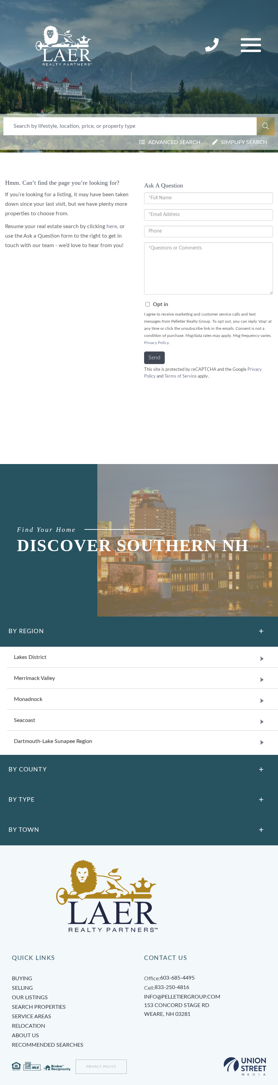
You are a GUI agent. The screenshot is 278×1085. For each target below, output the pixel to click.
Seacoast (24, 720)
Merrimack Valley (34, 678)
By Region (26, 631)
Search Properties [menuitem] (39, 1007)
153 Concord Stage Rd (176, 1010)
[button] (266, 126)
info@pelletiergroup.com (182, 997)
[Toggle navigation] (251, 45)
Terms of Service (180, 376)
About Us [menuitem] (25, 1035)
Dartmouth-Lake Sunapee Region (53, 741)
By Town (23, 830)
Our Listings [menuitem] (30, 997)
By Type (21, 800)
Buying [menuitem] (22, 978)
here (111, 226)
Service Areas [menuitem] (31, 1016)
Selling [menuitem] (22, 988)
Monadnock (28, 699)
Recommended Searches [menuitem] (47, 1045)
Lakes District (30, 657)
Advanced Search (174, 142)
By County (27, 770)
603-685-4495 (177, 978)
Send (154, 357)
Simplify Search (244, 142)
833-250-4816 (212, 45)
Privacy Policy (156, 343)
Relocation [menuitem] (28, 1026)
